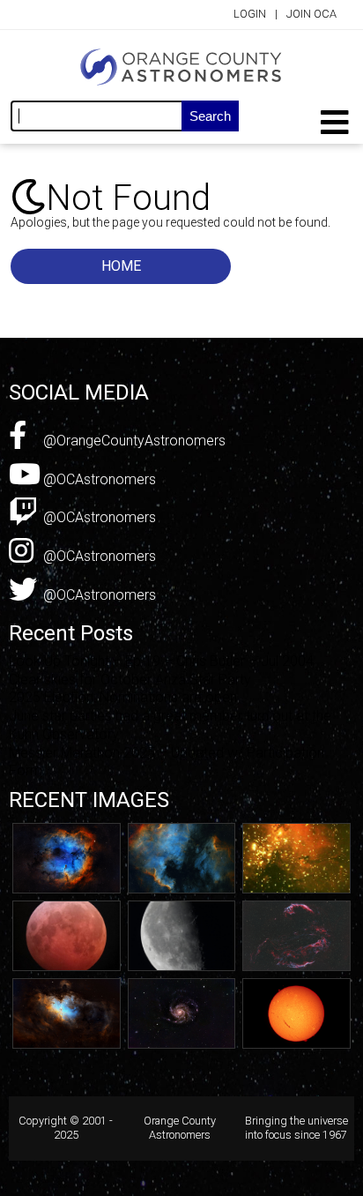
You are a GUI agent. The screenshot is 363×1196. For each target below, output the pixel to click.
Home (121, 266)
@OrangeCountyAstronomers (133, 440)
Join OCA (311, 13)
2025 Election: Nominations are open (123, 697)
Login (249, 13)
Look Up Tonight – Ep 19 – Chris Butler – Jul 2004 (161, 661)
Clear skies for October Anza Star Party (130, 679)
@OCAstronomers (98, 479)
